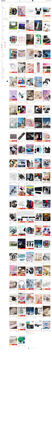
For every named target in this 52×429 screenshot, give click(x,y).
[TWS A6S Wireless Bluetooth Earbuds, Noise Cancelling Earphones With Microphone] (13, 298)
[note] (22, 15)
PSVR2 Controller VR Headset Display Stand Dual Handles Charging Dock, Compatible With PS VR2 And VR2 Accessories (46, 262)
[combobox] (11, 4)
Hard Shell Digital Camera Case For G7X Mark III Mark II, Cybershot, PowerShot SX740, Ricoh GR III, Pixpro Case (13, 222)
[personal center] (46, 0)
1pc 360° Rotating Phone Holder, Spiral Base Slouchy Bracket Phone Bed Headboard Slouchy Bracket (38, 87)
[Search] (32, 0)
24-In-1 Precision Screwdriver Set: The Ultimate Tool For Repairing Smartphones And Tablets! (38, 128)
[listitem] (13, 13)
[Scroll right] (50, 2)
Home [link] (1, 3)
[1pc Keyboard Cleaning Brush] (30, 54)
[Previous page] (27, 348)
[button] (49, 0)
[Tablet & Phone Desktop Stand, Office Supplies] (30, 95)
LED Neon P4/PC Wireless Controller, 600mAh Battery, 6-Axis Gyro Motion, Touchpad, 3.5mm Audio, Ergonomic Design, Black (46, 87)
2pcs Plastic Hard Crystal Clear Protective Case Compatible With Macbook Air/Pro (22, 209)
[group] (4, 7)
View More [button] (3, 71)
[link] (47, 0)
